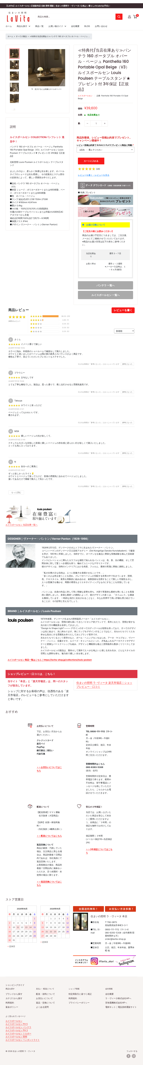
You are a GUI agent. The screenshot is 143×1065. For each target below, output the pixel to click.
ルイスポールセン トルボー (18, 1033)
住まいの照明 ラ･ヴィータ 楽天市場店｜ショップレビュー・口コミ (104, 684)
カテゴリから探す (14, 998)
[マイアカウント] (129, 16)
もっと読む (16, 492)
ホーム (9, 26)
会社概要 (75, 26)
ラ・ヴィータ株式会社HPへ (118, 998)
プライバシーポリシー (79, 1002)
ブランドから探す (14, 994)
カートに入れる (91, 161)
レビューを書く (123, 310)
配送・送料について (45, 994)
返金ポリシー (12, 1007)
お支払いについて (44, 998)
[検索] (118, 17)
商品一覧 (39, 26)
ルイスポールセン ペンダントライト (23, 1039)
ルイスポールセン (85, 96)
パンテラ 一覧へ (105, 285)
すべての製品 (21, 36)
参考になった (127, 364)
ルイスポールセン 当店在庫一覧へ (22, 524)
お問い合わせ (101, 26)
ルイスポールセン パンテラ (18, 1027)
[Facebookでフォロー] (128, 1056)
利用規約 (10, 1002)
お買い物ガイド (55, 26)
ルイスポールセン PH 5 (17, 1024)
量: (79, 123)
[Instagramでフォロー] (134, 1056)
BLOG (87, 26)
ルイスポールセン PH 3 (17, 1030)
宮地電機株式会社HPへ (116, 1002)
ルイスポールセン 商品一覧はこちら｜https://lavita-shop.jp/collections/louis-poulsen (50, 659)
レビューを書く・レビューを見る (93, 175)
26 (98, 169)
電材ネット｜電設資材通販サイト (121, 1007)
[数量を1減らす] (87, 123)
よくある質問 (42, 1007)
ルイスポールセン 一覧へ (105, 295)
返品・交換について (45, 1002)
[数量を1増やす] (105, 123)
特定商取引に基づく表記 (80, 994)
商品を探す (22, 26)
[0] (135, 16)
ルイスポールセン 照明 (16, 1036)
